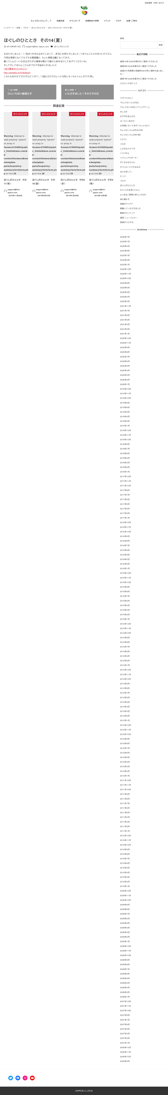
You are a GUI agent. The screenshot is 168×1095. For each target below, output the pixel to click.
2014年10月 (125, 633)
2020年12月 (125, 338)
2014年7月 (125, 646)
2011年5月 (125, 812)
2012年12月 (125, 725)
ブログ (123, 180)
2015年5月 (125, 600)
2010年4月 (125, 872)
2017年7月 (125, 494)
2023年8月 (125, 250)
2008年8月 (125, 964)
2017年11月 (125, 481)
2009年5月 (125, 923)
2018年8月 (125, 444)
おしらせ (123, 111)
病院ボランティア (127, 213)
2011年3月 (125, 821)
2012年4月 (125, 761)
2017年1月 (125, 517)
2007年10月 (125, 1010)
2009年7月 (125, 913)
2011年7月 (125, 803)
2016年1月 (125, 568)
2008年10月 (125, 955)
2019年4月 (125, 416)
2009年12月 (125, 890)
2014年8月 (125, 642)
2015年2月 (125, 614)
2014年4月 (125, 656)
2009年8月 (125, 909)
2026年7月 (125, 237)
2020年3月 (125, 375)
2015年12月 (125, 573)
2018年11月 (125, 435)
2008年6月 (125, 973)
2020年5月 (125, 365)
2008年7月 (125, 969)
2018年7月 (125, 448)
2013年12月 (125, 669)
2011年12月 (125, 780)
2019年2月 (125, 421)
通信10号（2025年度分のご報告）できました (139, 61)
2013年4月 (125, 706)
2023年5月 (125, 260)
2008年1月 (125, 996)
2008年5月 (125, 978)
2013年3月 (125, 711)
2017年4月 (125, 508)
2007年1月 (125, 1042)
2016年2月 (125, 563)
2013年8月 (125, 688)
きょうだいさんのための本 (131, 130)
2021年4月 (125, 324)
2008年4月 (125, 983)
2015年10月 (125, 582)
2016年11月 (125, 527)
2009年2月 (125, 936)
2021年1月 (125, 333)
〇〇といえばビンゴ (128, 83)
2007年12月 (125, 1001)
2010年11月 (125, 840)
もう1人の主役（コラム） (130, 190)
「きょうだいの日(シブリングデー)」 (135, 107)
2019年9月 (125, 402)
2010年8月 (125, 854)
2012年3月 (125, 766)
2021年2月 (125, 329)
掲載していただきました (130, 208)
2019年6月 (125, 407)
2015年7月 (125, 596)
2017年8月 (125, 490)
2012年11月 (125, 729)
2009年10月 (125, 900)
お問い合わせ (158, 3)
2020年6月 (125, 361)
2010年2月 (125, 881)
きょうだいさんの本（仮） (130, 134)
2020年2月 (125, 379)
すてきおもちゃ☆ (127, 162)
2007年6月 (125, 1024)
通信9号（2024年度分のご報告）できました (138, 66)
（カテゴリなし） (126, 98)
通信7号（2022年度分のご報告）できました (138, 78)
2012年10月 (125, 734)
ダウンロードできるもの (130, 167)
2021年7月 (125, 310)
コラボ (122, 144)
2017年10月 (125, 485)
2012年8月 (125, 743)
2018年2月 (125, 467)
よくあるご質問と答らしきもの (133, 194)
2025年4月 (125, 246)
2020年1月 (125, 384)
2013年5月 (125, 702)
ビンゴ (123, 176)
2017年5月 (125, 504)
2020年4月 (125, 370)
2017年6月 (125, 499)
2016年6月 (125, 550)
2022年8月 (125, 283)
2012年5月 (125, 757)
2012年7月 (125, 748)
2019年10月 (125, 398)
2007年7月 (125, 1019)
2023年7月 (125, 255)
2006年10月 (125, 1056)
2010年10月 (125, 844)
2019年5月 (125, 412)
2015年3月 (125, 610)
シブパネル (124, 153)
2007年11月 (125, 1006)
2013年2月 (125, 715)
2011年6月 (125, 808)
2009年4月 (125, 927)
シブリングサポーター (129, 157)
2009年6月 (125, 918)
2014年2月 (125, 660)
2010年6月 (125, 863)
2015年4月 (125, 605)
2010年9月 (125, 849)
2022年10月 (125, 278)
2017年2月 (125, 513)
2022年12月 (125, 269)
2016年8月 (125, 540)
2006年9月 (125, 1061)
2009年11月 (125, 895)
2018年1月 (125, 471)
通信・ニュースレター (128, 217)
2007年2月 (125, 1038)
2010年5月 (125, 867)
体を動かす (125, 199)
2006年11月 (125, 1052)
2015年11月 (125, 577)
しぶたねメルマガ (127, 148)
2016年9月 (125, 536)
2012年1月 (125, 775)
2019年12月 (125, 389)
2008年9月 (125, 960)
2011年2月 (125, 826)
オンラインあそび (127, 121)
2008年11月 (125, 950)
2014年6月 (125, 651)
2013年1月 (125, 720)
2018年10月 (125, 439)
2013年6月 (125, 697)
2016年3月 (125, 559)
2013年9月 (125, 683)
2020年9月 (125, 347)
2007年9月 (125, 1015)
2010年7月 (125, 858)
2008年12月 (125, 946)
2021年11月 (125, 306)
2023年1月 (125, 264)
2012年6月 (125, 752)
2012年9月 (125, 738)
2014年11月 (125, 628)
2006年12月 (125, 1047)
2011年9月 (125, 794)
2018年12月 (125, 430)
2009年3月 (125, 932)
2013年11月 (125, 674)
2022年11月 (125, 273)
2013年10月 (125, 679)
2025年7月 (125, 241)
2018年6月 (125, 453)
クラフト (123, 139)
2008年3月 (125, 987)
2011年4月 (125, 817)
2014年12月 (125, 623)
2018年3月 (125, 462)
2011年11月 (125, 785)
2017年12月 (125, 476)
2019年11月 (125, 393)
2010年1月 (125, 886)
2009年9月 (125, 904)
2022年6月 (125, 287)
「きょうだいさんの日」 (129, 102)
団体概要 (148, 3)
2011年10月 (125, 789)
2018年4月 (125, 458)
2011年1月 (125, 831)
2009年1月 (125, 941)
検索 (122, 38)
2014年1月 (125, 665)
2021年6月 (125, 315)
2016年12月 (125, 522)
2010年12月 (125, 835)
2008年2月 (125, 992)
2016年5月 (125, 554)
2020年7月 (125, 356)
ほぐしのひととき (61, 46)
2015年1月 (125, 619)
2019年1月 (125, 425)
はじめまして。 (126, 171)
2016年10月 (125, 531)
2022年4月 (125, 296)
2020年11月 (125, 342)
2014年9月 (125, 637)
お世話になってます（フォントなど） (135, 125)
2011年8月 (125, 798)
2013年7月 (125, 692)
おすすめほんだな (127, 116)
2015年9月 (125, 587)
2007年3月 (125, 1033)
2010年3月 (125, 877)
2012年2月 (125, 771)
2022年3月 (125, 301)
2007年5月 (125, 1029)
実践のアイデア (126, 203)
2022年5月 (125, 292)
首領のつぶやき (127, 222)
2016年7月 (125, 545)
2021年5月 (125, 319)
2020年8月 (125, 352)
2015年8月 (125, 591)
